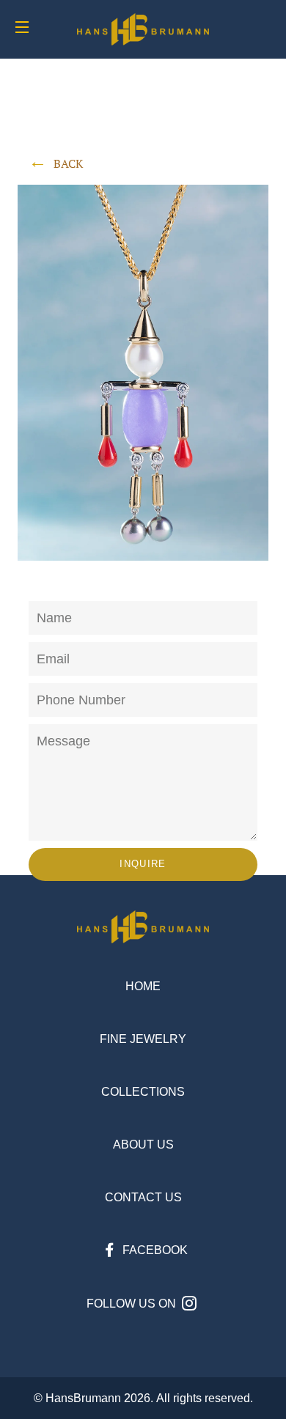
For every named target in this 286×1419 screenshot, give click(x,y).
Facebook (154, 1250)
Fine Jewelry (143, 1039)
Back (68, 163)
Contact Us (143, 1197)
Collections (143, 1092)
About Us (143, 1144)
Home (143, 986)
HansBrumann (83, 1398)
